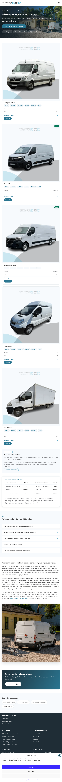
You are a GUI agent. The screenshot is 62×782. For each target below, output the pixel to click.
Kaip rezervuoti (7, 706)
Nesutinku (31, 771)
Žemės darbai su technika (9, 744)
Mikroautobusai (37, 736)
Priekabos (35, 739)
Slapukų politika (26, 779)
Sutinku (31, 767)
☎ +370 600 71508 (9, 716)
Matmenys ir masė (8, 115)
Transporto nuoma (12, 10)
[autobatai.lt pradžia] (11, 3)
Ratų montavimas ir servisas (10, 734)
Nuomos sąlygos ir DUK (39, 702)
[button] (59, 755)
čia (35, 503)
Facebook (7, 724)
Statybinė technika (38, 742)
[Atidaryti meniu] (58, 3)
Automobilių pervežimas (9, 742)
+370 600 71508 (13, 684)
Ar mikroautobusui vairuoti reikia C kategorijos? (18, 526)
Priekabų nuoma (23, 702)
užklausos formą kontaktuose (19, 598)
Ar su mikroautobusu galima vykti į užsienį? (17, 538)
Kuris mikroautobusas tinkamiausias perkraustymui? (20, 532)
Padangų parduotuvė (8, 736)
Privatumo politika (35, 779)
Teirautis (7, 118)
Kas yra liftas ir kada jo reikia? (13, 544)
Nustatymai (31, 776)
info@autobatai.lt (7, 718)
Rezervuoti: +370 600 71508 (14, 26)
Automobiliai (36, 734)
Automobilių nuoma (9, 702)
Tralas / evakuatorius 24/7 (9, 739)
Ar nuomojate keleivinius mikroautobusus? (17, 551)
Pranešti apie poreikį (11, 469)
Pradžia (4, 10)
